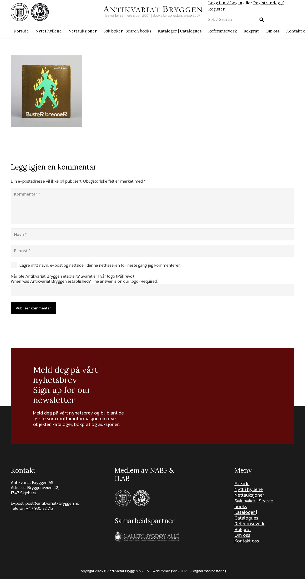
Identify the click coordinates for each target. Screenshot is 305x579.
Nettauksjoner (249, 495)
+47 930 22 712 (39, 508)
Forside (241, 483)
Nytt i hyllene (248, 489)
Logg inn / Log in (225, 2)
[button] (153, 31)
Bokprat (242, 529)
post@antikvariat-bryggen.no (52, 503)
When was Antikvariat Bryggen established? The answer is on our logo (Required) (84, 281)
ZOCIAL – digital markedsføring (202, 571)
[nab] (40, 12)
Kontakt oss (246, 540)
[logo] (152, 12)
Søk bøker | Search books (253, 503)
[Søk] (262, 20)
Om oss (242, 535)
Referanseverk (249, 523)
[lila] (20, 12)
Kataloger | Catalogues (246, 515)
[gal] (147, 536)
